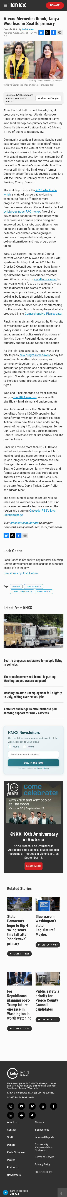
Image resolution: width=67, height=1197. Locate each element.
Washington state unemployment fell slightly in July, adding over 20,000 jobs (33, 695)
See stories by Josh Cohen (21, 573)
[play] (5, 1192)
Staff (10, 1137)
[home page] (18, 6)
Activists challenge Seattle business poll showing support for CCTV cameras (30, 711)
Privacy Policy (43, 768)
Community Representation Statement (44, 1147)
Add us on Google (48, 98)
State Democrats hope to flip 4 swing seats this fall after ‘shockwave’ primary (17, 930)
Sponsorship (42, 1129)
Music (16, 746)
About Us (12, 1122)
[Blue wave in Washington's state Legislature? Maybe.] (48, 904)
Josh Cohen (28, 29)
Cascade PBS (44, 592)
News (31, 746)
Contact (11, 1129)
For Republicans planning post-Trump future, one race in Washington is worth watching (19, 1004)
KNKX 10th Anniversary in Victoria (33, 836)
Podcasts (12, 1167)
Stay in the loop (33, 762)
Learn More (33, 865)
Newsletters (14, 1175)
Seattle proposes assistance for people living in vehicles (33, 662)
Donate (55, 5)
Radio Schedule (16, 1152)
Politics (16, 586)
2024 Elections (33, 586)
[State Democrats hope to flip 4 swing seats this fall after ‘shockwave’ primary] (19, 904)
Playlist (11, 1160)
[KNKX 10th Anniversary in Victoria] (33, 803)
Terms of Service (44, 1157)
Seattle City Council (22, 592)
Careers (39, 1122)
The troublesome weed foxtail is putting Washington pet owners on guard (30, 679)
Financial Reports (44, 1137)
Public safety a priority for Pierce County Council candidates (47, 1000)
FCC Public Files (43, 1172)
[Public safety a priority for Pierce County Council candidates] (48, 979)
